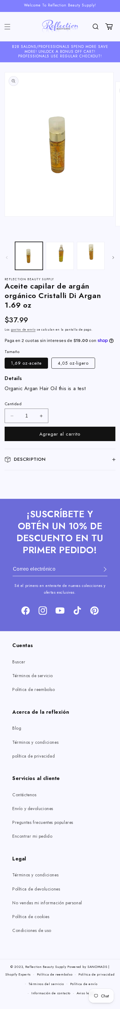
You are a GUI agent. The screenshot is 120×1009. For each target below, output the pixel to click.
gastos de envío (23, 329)
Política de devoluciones (36, 889)
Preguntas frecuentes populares (42, 822)
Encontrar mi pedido (32, 836)
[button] (7, 26)
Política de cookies (30, 917)
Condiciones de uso (31, 930)
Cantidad (13, 404)
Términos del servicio (46, 983)
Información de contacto (50, 993)
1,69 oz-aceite (26, 363)
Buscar (19, 662)
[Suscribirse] (100, 569)
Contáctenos (24, 795)
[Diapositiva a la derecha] (113, 257)
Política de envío (84, 983)
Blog (16, 728)
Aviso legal (86, 993)
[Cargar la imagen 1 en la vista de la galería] (29, 256)
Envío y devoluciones (32, 808)
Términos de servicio (32, 676)
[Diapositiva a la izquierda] (7, 257)
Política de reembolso (55, 974)
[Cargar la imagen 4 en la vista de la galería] (91, 256)
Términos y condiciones (35, 742)
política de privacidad (33, 756)
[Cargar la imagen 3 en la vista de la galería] (60, 256)
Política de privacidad (96, 974)
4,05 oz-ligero (73, 363)
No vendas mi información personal (47, 903)
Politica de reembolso (33, 689)
